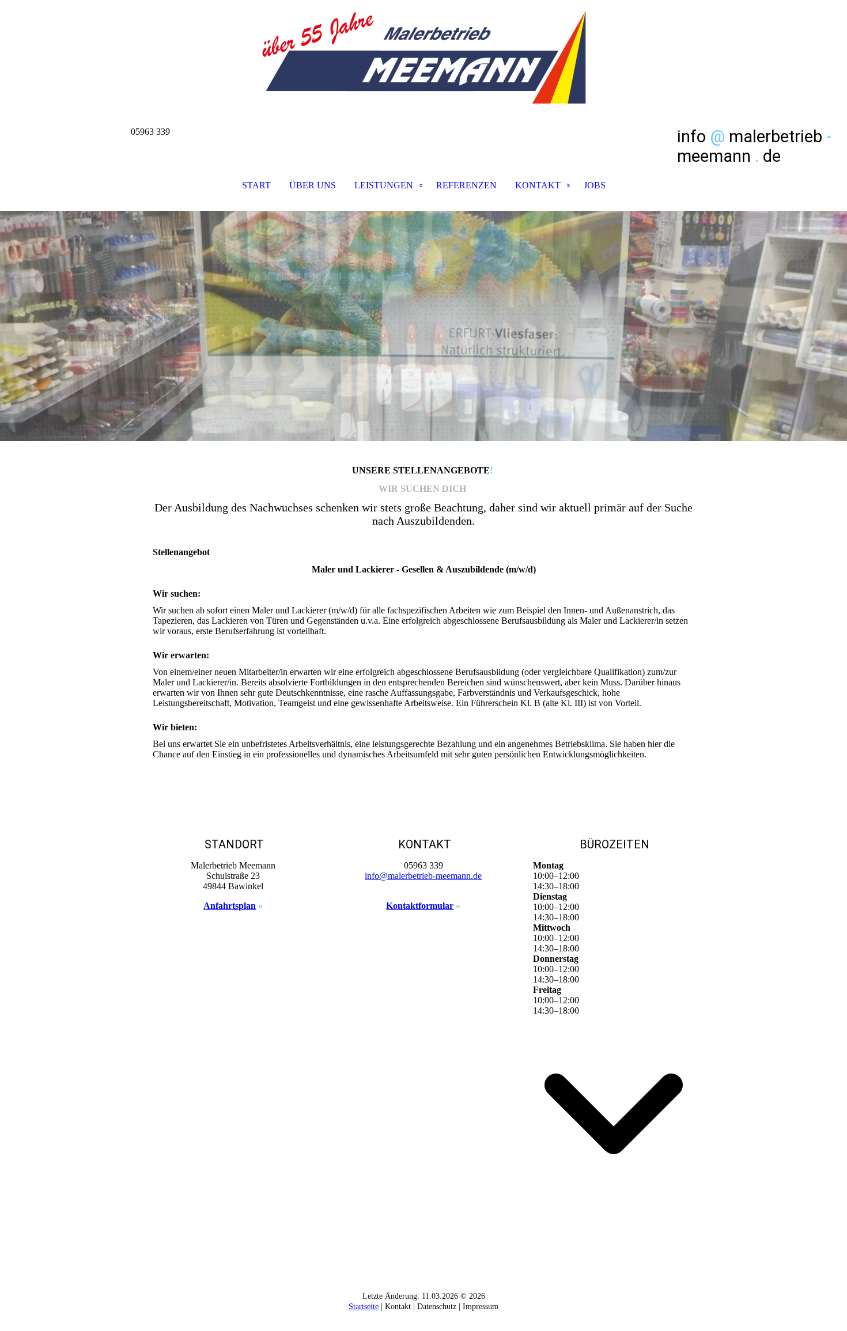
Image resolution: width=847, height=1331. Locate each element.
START (256, 185)
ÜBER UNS (312, 185)
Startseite (364, 1306)
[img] (423, 57)
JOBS (595, 185)
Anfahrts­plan (229, 906)
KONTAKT (538, 185)
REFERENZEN (466, 185)
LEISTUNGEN (383, 185)
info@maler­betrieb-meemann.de (423, 876)
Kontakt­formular (419, 906)
